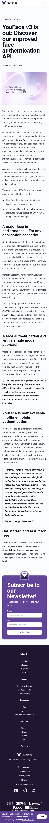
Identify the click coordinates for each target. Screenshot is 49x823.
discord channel (10, 550)
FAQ (24, 740)
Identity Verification (24, 686)
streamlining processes (13, 396)
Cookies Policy (24, 771)
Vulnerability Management (24, 784)
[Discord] (16, 790)
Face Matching (24, 694)
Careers (24, 736)
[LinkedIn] (33, 790)
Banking (25, 661)
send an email (26, 550)
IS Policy (24, 780)
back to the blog (12, 19)
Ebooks (24, 711)
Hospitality (24, 669)
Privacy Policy (24, 776)
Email (9, 621)
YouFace (23, 140)
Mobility (24, 673)
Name (9, 611)
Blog (24, 707)
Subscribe (24, 632)
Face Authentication (24, 690)
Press (24, 732)
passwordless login (11, 315)
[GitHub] (25, 790)
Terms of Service (24, 767)
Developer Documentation (24, 715)
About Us (24, 728)
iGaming (24, 665)
